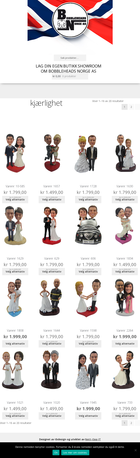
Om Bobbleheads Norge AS (68, 71)
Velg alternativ (15, 199)
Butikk (70, 66)
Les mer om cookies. (75, 452)
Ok (56, 452)
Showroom (89, 66)
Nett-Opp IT (93, 439)
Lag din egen (49, 66)
